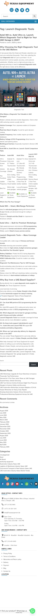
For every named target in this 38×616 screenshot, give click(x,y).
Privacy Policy (7, 553)
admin (19, 42)
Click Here (14, 545)
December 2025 (5, 426)
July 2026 (3, 413)
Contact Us (6, 571)
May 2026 (3, 417)
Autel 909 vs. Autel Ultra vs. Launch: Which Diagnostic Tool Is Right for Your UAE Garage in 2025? (18, 37)
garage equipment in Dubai (25, 354)
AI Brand (3, 459)
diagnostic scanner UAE (7, 356)
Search (2, 360)
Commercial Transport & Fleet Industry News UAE (16, 468)
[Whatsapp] (32, 611)
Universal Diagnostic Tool (8, 354)
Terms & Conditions (9, 556)
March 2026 (4, 420)
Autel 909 (9, 351)
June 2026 (3, 415)
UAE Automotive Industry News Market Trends (15, 471)
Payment (6, 565)
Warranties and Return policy (12, 559)
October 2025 (4, 431)
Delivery (5, 562)
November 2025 (5, 429)
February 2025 (4, 447)
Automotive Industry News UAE (10, 464)
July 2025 (3, 438)
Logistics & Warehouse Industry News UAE (14, 466)
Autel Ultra (15, 351)
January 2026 (4, 424)
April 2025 (3, 444)
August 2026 (4, 411)
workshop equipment (6, 461)
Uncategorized (4, 455)
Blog (4, 568)
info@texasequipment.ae (12, 513)
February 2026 (4, 422)
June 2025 (3, 440)
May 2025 (3, 442)
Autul (8, 349)
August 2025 (4, 435)
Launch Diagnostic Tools (27, 351)
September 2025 (5, 433)
